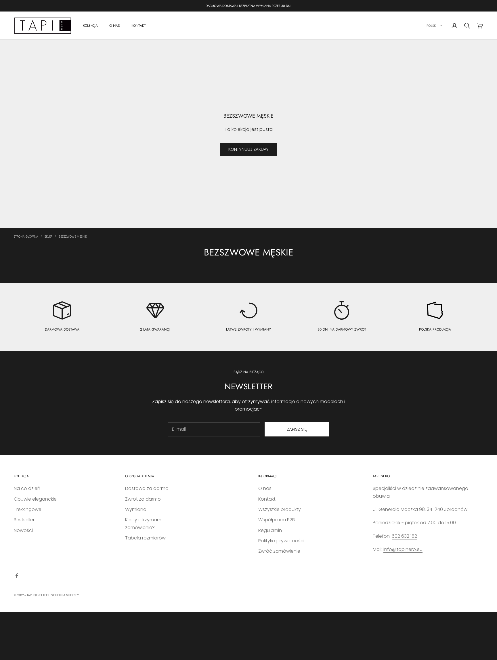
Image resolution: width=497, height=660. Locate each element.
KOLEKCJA (90, 25)
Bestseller (24, 519)
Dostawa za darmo (147, 488)
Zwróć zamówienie (279, 551)
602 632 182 (404, 536)
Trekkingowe (27, 509)
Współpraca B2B (276, 519)
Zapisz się (297, 429)
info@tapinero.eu (403, 549)
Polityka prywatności (281, 540)
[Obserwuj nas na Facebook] (17, 576)
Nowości (23, 530)
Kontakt (267, 499)
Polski (432, 25)
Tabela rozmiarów (145, 538)
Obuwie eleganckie (35, 499)
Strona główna (26, 236)
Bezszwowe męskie (73, 236)
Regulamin (270, 530)
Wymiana (135, 509)
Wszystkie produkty (279, 509)
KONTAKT (138, 25)
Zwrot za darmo (143, 499)
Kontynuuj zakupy (248, 149)
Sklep (48, 236)
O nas (265, 488)
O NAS (114, 25)
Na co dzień (27, 488)
